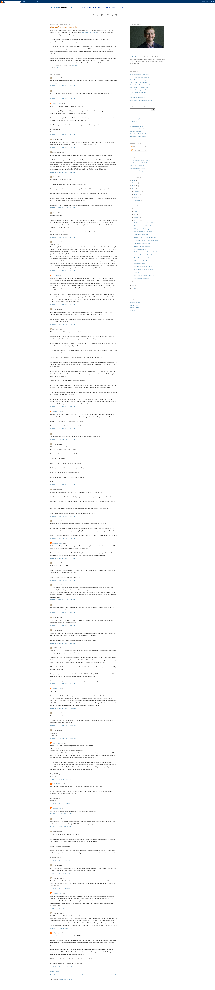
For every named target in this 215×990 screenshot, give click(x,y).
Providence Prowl (135, 131)
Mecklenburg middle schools (139, 87)
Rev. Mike (55, 276)
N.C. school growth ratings (138, 80)
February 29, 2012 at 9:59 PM (62, 684)
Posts (134, 146)
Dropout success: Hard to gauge (143, 269)
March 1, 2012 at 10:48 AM (61, 966)
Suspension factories (140, 264)
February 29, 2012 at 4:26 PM (62, 407)
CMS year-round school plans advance (145, 229)
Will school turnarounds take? (143, 255)
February (136, 220)
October (136, 197)
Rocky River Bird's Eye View (139, 134)
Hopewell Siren (134, 121)
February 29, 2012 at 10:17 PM (63, 725)
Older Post (114, 975)
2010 (133, 288)
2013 (133, 186)
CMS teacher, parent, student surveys (141, 100)
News (84, 7)
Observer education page (137, 171)
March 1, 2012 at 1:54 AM (61, 779)
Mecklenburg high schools (138, 90)
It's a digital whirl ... (140, 249)
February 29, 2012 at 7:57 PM (62, 600)
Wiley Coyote (56, 412)
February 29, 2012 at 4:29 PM (62, 429)
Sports (89, 7)
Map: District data (135, 95)
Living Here (106, 7)
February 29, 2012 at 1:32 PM (62, 86)
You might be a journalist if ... (143, 243)
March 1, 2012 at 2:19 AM (61, 814)
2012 (133, 189)
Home (84, 975)
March (136, 217)
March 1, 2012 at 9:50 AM (61, 888)
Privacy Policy (134, 305)
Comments (136, 150)
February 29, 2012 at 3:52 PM (62, 324)
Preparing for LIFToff (140, 272)
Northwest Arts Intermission (138, 129)
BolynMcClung (57, 103)
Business (114, 7)
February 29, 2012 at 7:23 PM (62, 580)
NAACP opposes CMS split (142, 246)
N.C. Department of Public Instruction (141, 163)
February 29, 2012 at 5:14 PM (62, 538)
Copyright (133, 310)
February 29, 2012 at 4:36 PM (62, 439)
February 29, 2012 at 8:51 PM (62, 643)
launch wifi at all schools (89, 32)
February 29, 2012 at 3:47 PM (62, 304)
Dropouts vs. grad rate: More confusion (145, 258)
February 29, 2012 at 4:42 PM (62, 485)
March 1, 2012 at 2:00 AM (61, 803)
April (135, 214)
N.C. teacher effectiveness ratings (140, 77)
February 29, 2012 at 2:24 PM (62, 148)
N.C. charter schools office (138, 165)
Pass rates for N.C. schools (138, 92)
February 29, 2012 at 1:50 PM (62, 135)
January (136, 282)
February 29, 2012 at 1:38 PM (62, 99)
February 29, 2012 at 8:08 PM (62, 626)
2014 (133, 183)
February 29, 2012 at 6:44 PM (62, 558)
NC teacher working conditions (139, 75)
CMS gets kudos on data (141, 234)
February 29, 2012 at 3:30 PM (62, 271)
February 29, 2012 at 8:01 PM (62, 613)
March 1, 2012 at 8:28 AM (61, 860)
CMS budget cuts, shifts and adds (144, 226)
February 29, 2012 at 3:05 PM (62, 237)
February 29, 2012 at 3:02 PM (62, 172)
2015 (133, 180)
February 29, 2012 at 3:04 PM (62, 208)
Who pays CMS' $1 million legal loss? (145, 237)
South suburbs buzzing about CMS (144, 275)
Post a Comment (55, 971)
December (137, 191)
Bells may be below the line (142, 261)
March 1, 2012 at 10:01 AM (61, 908)
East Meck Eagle (135, 119)
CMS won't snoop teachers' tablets (64, 27)
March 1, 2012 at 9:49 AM (61, 873)
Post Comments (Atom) (65, 979)
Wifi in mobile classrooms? (142, 278)
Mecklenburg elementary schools (140, 85)
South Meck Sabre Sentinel (138, 136)
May (135, 212)
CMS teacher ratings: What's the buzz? (145, 252)
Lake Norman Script (136, 124)
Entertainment (97, 7)
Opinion (121, 7)
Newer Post (53, 975)
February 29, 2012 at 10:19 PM (63, 738)
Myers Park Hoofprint (136, 126)
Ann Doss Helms (57, 543)
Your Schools (107, 15)
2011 (133, 285)
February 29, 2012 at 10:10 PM (63, 708)
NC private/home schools (137, 168)
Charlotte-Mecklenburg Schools (140, 160)
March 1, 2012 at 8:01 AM (61, 827)
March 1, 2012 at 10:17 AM (61, 928)
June (135, 209)
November (137, 194)
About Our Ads (134, 308)
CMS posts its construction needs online (146, 240)
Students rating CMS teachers (143, 232)
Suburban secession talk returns (143, 266)
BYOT (58, 67)
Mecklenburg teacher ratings (138, 82)
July (135, 206)
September (137, 200)
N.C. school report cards (137, 97)
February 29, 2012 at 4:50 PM (62, 516)
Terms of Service (135, 302)
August (136, 203)
